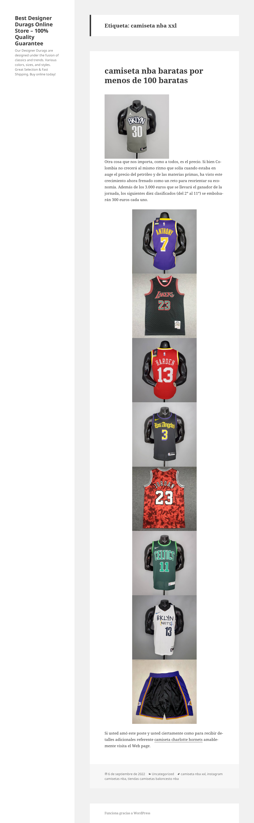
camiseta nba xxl (193, 774)
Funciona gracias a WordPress (127, 813)
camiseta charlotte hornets (178, 739)
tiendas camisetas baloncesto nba (153, 778)
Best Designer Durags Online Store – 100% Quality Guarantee (34, 30)
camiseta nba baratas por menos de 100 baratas (154, 75)
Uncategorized (163, 774)
